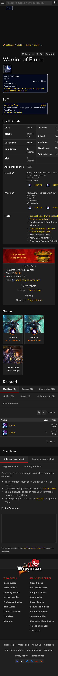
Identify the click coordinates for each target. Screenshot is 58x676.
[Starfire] (4, 425)
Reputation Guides (39, 606)
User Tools (23, 644)
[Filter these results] (44, 412)
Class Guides (10, 583)
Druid (36, 45)
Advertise (49, 644)
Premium (48, 650)
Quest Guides (37, 602)
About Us (36, 644)
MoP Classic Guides (40, 578)
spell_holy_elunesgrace (27, 279)
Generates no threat (39, 219)
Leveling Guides (12, 592)
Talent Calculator (12, 611)
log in (26, 548)
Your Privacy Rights (14, 650)
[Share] (55, 3)
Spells (19, 45)
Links (51, 54)
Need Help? (9, 644)
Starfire (12, 425)
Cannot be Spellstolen (40, 231)
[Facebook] (31, 661)
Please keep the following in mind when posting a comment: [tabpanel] (28, 511)
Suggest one (35, 300)
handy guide (49, 488)
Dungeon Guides (38, 592)
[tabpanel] (29, 427)
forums (40, 498)
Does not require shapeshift (43, 228)
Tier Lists (8, 616)
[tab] (9, 389)
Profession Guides (13, 602)
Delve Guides (10, 587)
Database (10, 45)
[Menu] (3, 3)
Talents (27, 45)
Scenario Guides (38, 616)
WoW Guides (10, 578)
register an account (37, 548)
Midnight (8, 621)
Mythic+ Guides (11, 597)
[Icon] (7, 69)
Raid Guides (9, 606)
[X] (22, 661)
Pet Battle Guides (39, 611)
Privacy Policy (21, 655)
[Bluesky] (26, 661)
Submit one (35, 290)
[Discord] (17, 661)
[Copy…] (39, 412)
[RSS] (41, 661)
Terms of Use (37, 655)
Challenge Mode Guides (42, 621)
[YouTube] (36, 661)
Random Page (34, 650)
